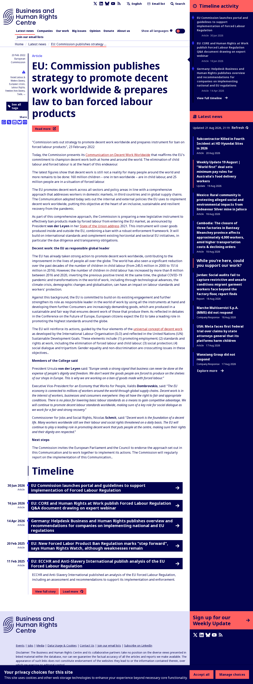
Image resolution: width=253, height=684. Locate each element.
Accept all (202, 674)
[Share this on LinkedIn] (14, 122)
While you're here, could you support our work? (220, 263)
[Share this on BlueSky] (19, 122)
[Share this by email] (25, 122)
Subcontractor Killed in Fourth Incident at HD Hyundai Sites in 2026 (221, 143)
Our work (62, 31)
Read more (43, 129)
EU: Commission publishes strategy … (78, 44)
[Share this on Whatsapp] (4, 122)
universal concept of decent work (157, 329)
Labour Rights (18, 87)
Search (180, 4)
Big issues (79, 31)
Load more (70, 591)
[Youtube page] (113, 4)
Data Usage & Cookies (62, 645)
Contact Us (87, 645)
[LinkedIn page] (101, 4)
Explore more (207, 371)
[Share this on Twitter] (9, 122)
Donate (109, 31)
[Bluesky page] (107, 4)
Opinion (95, 31)
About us (123, 31)
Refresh (238, 127)
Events (20, 645)
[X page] (95, 4)
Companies (45, 31)
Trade (19, 94)
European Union (17, 84)
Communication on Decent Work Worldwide (118, 155)
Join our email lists (30, 37)
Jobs (30, 645)
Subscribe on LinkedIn (138, 645)
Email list (158, 4)
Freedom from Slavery (15, 90)
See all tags (16, 106)
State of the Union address (99, 226)
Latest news (25, 31)
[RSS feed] (119, 4)
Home (19, 44)
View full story (45, 591)
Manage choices (232, 674)
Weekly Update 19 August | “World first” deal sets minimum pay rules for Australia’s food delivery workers (218, 171)
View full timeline (210, 98)
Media (40, 645)
